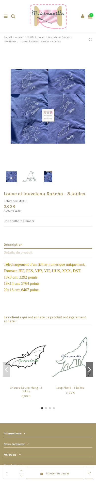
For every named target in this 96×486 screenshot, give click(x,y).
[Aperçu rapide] (29, 382)
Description (13, 244)
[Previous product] (89, 39)
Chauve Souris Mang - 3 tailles (26, 389)
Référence (11, 201)
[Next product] (91, 39)
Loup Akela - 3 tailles (70, 387)
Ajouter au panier (57, 473)
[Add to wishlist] (89, 473)
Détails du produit (18, 252)
